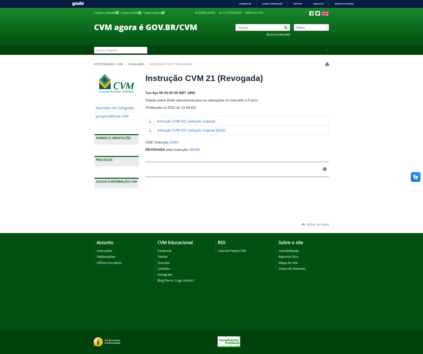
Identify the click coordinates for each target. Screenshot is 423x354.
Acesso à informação (272, 4)
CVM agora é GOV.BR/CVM (145, 27)
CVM (120, 64)
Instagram (164, 274)
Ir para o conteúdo (106, 12)
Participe (298, 4)
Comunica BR (245, 4)
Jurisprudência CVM (112, 116)
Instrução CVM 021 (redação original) (186, 121)
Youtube (163, 262)
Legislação (318, 4)
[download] (150, 121)
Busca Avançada (278, 34)
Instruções (104, 250)
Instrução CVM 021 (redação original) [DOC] (191, 130)
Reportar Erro (288, 256)
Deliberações (106, 256)
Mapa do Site (288, 262)
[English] (325, 13)
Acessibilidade (205, 12)
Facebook (164, 250)
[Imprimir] (327, 64)
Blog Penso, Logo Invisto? (176, 280)
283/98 (194, 150)
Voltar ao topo (317, 224)
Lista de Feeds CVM (232, 250)
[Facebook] (311, 13)
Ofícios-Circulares (109, 262)
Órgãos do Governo (344, 4)
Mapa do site (254, 12)
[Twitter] (317, 13)
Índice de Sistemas (292, 268)
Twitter (162, 256)
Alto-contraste (230, 12)
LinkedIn (163, 268)
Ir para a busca (153, 12)
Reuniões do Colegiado (115, 108)
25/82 (174, 142)
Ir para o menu (131, 12)
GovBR (78, 3)
